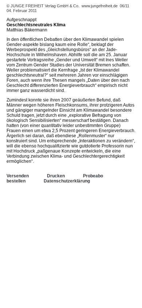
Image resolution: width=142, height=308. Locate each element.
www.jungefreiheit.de (100, 6)
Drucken (56, 175)
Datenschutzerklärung (67, 181)
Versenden (18, 175)
